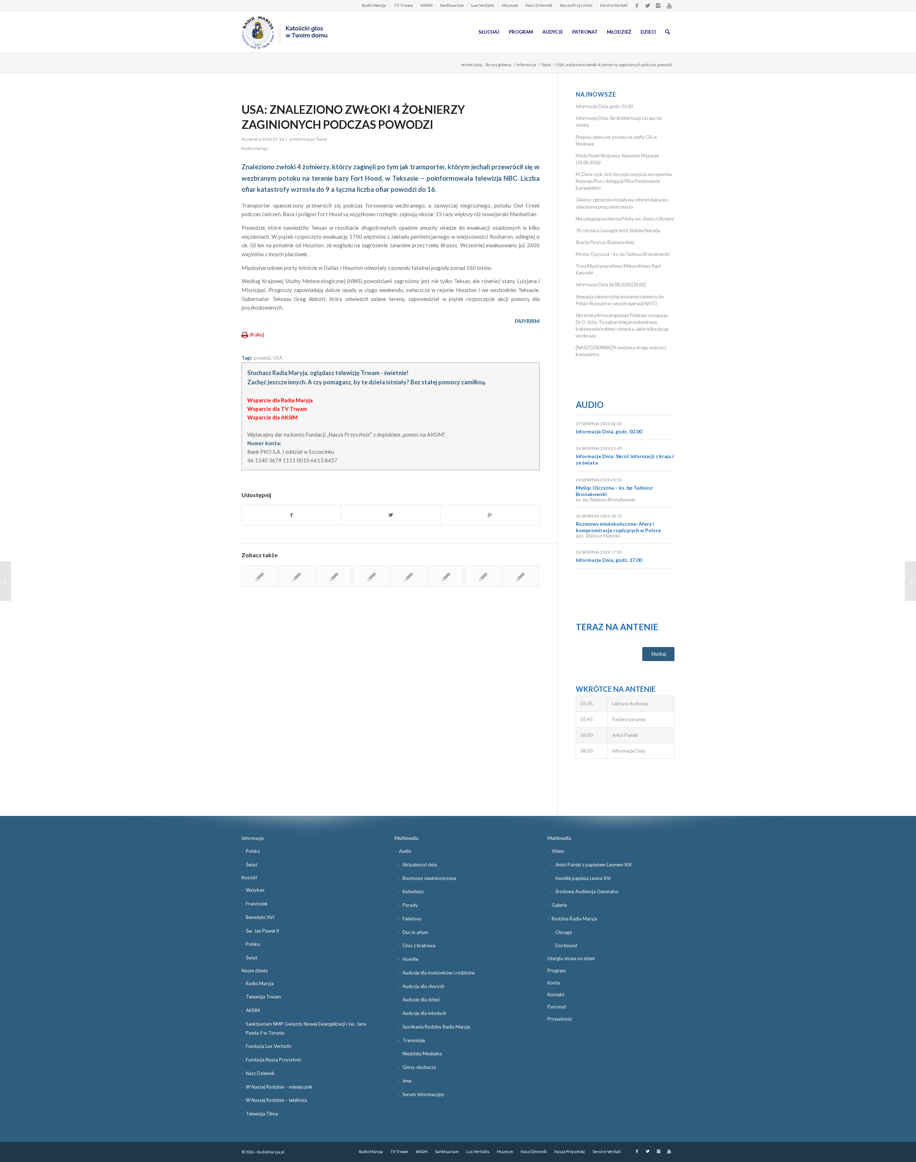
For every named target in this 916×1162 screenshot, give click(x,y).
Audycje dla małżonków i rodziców (439, 973)
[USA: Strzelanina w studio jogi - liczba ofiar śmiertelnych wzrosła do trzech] (409, 576)
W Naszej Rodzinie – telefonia (276, 1100)
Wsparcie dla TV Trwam (277, 408)
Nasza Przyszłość (576, 5)
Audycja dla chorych (423, 986)
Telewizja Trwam (263, 997)
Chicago (563, 932)
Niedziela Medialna (422, 1053)
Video (558, 851)
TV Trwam (403, 5)
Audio (590, 404)
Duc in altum (415, 932)
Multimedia (406, 838)
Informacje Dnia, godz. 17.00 (609, 560)
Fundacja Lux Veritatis (268, 1046)
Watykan (255, 890)
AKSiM (426, 5)
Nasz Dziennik (539, 5)
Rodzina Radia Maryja (574, 919)
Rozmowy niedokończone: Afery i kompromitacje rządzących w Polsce (618, 527)
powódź (262, 358)
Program (556, 970)
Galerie (559, 905)
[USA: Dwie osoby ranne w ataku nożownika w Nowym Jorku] (483, 576)
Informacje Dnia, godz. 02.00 (604, 106)
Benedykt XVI (260, 917)
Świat (546, 64)
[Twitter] (647, 5)
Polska (253, 851)
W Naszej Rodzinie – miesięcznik (279, 1087)
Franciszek (257, 903)
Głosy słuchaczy (419, 1067)
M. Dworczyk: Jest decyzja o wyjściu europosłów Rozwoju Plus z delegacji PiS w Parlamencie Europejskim (624, 181)
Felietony (412, 919)
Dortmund (566, 945)
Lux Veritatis (482, 5)
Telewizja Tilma (262, 1114)
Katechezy (413, 891)
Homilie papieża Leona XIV (583, 878)
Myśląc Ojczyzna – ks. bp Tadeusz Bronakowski (623, 254)
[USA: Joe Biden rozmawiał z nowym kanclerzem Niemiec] (446, 576)
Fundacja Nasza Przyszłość (273, 1060)
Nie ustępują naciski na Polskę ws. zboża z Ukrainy (625, 219)
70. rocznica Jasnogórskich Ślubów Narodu (618, 230)
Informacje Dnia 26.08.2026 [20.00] (610, 284)
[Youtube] (669, 5)
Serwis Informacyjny (423, 1094)
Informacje (526, 64)
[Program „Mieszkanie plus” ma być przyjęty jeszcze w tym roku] (5, 581)
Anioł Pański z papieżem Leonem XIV (593, 864)
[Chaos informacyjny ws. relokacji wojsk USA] (371, 576)
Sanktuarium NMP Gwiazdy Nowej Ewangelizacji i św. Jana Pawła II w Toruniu (306, 1028)
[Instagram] (658, 5)
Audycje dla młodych (424, 1013)
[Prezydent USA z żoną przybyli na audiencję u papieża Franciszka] (297, 576)
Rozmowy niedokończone (429, 878)
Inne (407, 1081)
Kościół (249, 877)
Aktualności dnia (420, 864)
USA (277, 358)
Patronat (556, 1007)
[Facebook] (637, 5)
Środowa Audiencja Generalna (586, 891)
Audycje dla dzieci (421, 999)
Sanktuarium (452, 5)
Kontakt (555, 994)
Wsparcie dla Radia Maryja (280, 400)
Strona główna (498, 64)
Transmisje (414, 1040)
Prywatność (559, 1019)
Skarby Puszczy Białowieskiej (605, 242)
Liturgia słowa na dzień (571, 958)
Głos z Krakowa (419, 945)
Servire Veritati (614, 5)
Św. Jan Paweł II (262, 931)
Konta (553, 983)
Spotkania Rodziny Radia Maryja (436, 1027)
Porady (410, 905)
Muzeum (510, 5)
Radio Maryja (374, 5)
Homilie (410, 959)
